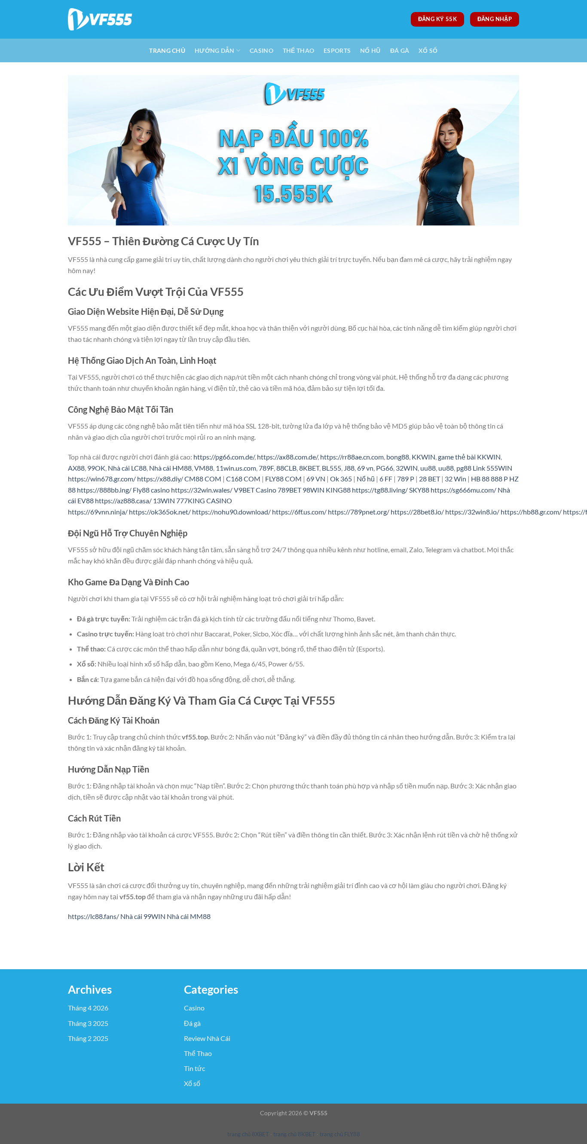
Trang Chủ (167, 50)
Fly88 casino (151, 490)
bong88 (397, 457)
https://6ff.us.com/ (299, 512)
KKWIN (423, 457)
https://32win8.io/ (472, 512)
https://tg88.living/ (380, 490)
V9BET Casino (255, 490)
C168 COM (243, 479)
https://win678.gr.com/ (102, 479)
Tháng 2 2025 (88, 1038)
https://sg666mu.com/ (463, 490)
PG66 (384, 468)
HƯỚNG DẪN (215, 50)
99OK (96, 468)
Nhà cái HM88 (170, 468)
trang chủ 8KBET (294, 1134)
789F (266, 468)
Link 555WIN (492, 468)
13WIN (164, 500)
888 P (499, 479)
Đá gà (399, 50)
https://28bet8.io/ (417, 512)
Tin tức (194, 1068)
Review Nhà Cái (207, 1038)
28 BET (429, 479)
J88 (349, 468)
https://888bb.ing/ (104, 490)
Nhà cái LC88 (127, 468)
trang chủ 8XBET (248, 1134)
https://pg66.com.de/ (223, 457)
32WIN (407, 468)
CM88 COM (202, 479)
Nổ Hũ (370, 50)
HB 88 (480, 479)
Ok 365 (341, 479)
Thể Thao (298, 50)
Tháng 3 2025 (88, 1023)
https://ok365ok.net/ (160, 512)
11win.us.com (236, 468)
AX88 (76, 468)
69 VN (315, 479)
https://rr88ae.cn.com (352, 457)
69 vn (365, 468)
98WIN (313, 490)
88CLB (286, 468)
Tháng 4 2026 (88, 1008)
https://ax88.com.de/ (287, 457)
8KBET (309, 468)
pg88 (463, 468)
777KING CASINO (204, 500)
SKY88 (419, 490)
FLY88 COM (283, 479)
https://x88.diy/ (160, 479)
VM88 (203, 468)
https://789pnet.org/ (358, 512)
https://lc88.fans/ (93, 916)
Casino (261, 50)
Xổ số (428, 50)
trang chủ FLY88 (340, 1134)
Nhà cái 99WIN (142, 916)
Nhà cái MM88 (189, 916)
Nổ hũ (366, 479)
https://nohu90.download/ (231, 512)
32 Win (455, 479)
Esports (337, 50)
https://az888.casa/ (123, 500)
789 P (405, 479)
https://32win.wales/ (201, 490)
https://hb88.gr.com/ (531, 512)
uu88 (428, 468)
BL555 (331, 468)
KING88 (338, 490)
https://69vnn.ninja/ (98, 512)
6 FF (385, 479)
